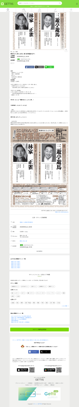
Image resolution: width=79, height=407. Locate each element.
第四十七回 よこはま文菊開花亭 (18, 319)
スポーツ (23, 293)
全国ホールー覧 (59, 383)
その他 (18, 296)
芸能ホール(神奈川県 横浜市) (26, 222)
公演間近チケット (42, 286)
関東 (22, 302)
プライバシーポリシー (20, 383)
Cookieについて (28, 385)
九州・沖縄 (52, 302)
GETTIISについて (38, 385)
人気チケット (34, 286)
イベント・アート (50, 293)
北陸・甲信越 (28, 302)
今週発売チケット (15, 286)
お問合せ (46, 385)
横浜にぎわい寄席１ (15, 261)
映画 (64, 293)
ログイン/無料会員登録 (39, 329)
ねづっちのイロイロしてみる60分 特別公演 (21, 316)
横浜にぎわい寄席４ (15, 266)
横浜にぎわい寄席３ (15, 264)
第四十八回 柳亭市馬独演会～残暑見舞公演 (21, 317)
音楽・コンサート (15, 293)
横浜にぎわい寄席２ (15, 263)
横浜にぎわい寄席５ (15, 267)
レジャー (58, 293)
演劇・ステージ (30, 293)
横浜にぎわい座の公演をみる (61, 212)
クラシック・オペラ (40, 293)
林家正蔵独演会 (14, 320)
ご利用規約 (29, 383)
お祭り (12, 296)
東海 (34, 302)
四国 (47, 302)
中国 (42, 302)
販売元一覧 (51, 383)
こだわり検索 (64, 305)
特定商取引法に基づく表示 (40, 383)
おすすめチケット (25, 286)
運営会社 (52, 385)
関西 (38, 302)
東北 (17, 302)
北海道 (12, 302)
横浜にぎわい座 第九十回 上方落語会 (20, 322)
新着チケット (51, 286)
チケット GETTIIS (37, 404)
